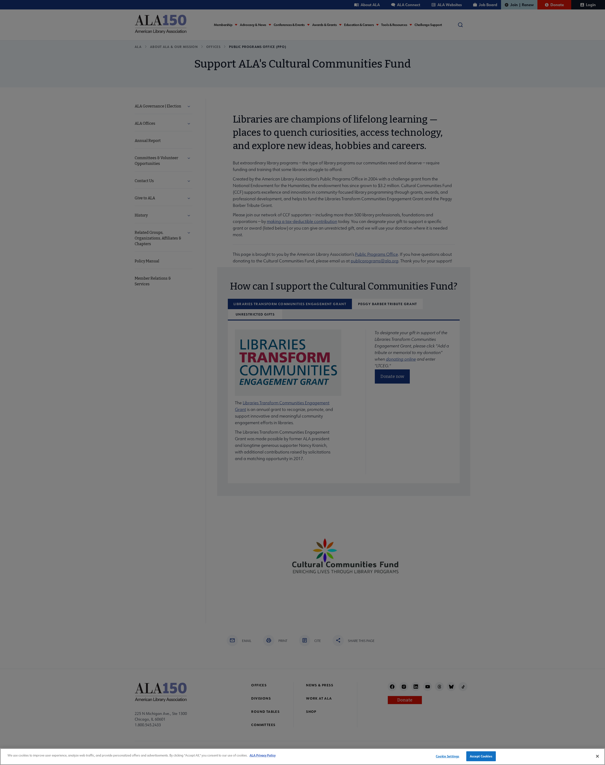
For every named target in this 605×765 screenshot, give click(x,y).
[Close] (597, 756)
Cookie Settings (447, 756)
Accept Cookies (481, 756)
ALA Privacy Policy (263, 755)
